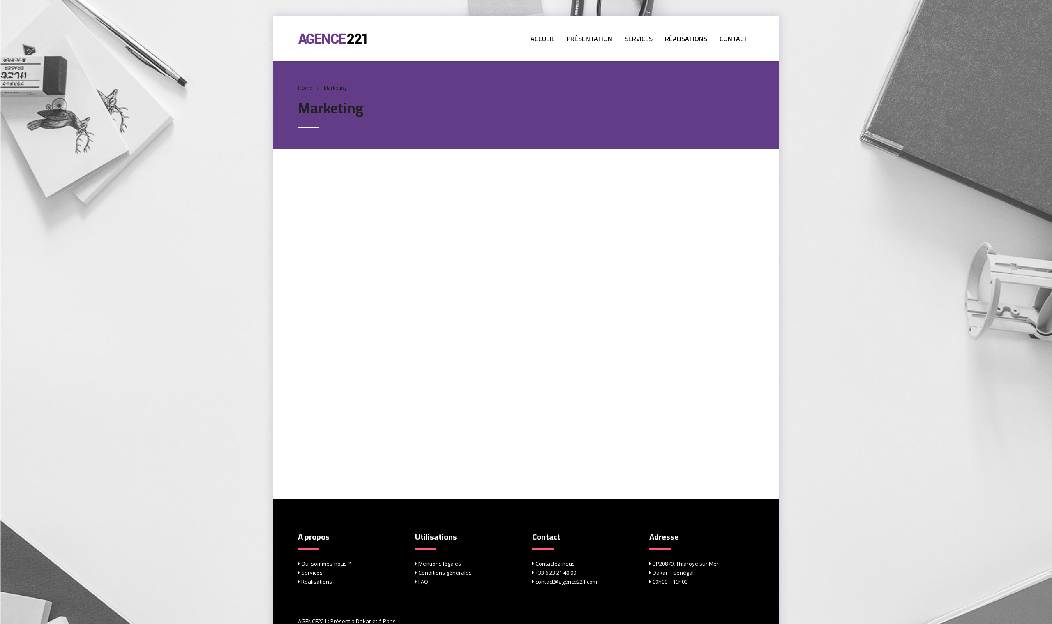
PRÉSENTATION (589, 38)
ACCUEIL (542, 38)
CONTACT (734, 38)
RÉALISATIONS (686, 38)
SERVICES (639, 38)
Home (305, 87)
